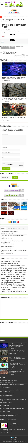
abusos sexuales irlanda (9, 46)
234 (10, 420)
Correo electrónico (7, 152)
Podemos (4, 287)
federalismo (14, 280)
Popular (3, 228)
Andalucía (16, 263)
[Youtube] (18, 222)
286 (9, 417)
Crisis (20, 267)
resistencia (15, 291)
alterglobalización (6, 261)
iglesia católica (4, 48)
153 (17, 424)
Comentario (5, 134)
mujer (2, 285)
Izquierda (15, 30)
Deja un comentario (7, 32)
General (10, 30)
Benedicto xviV (20, 46)
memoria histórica (21, 284)
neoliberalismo (6, 285)
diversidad (24, 274)
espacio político (20, 278)
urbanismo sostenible (5, 293)
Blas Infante (22, 265)
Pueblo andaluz (21, 287)
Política (10, 287)
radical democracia (9, 289)
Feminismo (20, 280)
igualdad (16, 282)
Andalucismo (6, 264)
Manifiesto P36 (12, 423)
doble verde (5, 276)
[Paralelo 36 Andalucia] (14, 4)
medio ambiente (12, 284)
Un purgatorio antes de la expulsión (19, 56)
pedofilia (12, 48)
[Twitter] (15, 222)
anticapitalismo (6, 265)
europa (9, 280)
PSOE (14, 287)
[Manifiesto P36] (4, 425)
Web (3, 157)
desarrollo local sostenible (14, 274)
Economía (12, 278)
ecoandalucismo (18, 276)
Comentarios (16, 228)
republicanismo (6, 291)
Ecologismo (5, 278)
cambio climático (7, 268)
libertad (4, 284)
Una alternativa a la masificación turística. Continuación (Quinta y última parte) (17, 371)
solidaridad (23, 291)
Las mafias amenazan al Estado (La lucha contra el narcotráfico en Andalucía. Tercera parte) (13, 78)
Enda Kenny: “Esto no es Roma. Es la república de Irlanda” (10, 52)
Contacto (23, 441)
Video (18, 30)
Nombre (4, 147)
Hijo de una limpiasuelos (7, 246)
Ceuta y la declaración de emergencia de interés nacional (17, 358)
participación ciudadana (17, 285)
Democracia (9, 19)
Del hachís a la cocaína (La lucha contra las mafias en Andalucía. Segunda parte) (14, 98)
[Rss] (10, 222)
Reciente (9, 228)
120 (8, 432)
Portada (2, 19)
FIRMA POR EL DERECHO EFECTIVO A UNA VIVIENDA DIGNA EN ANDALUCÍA (11, 414)
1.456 (10, 411)
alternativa (15, 261)
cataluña (15, 268)
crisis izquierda (16, 270)
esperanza (4, 280)
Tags (23, 228)
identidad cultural (7, 282)
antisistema (15, 265)
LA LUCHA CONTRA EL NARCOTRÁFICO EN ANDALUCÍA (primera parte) (17, 365)
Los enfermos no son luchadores (9, 231)
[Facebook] (12, 222)
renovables (19, 289)
